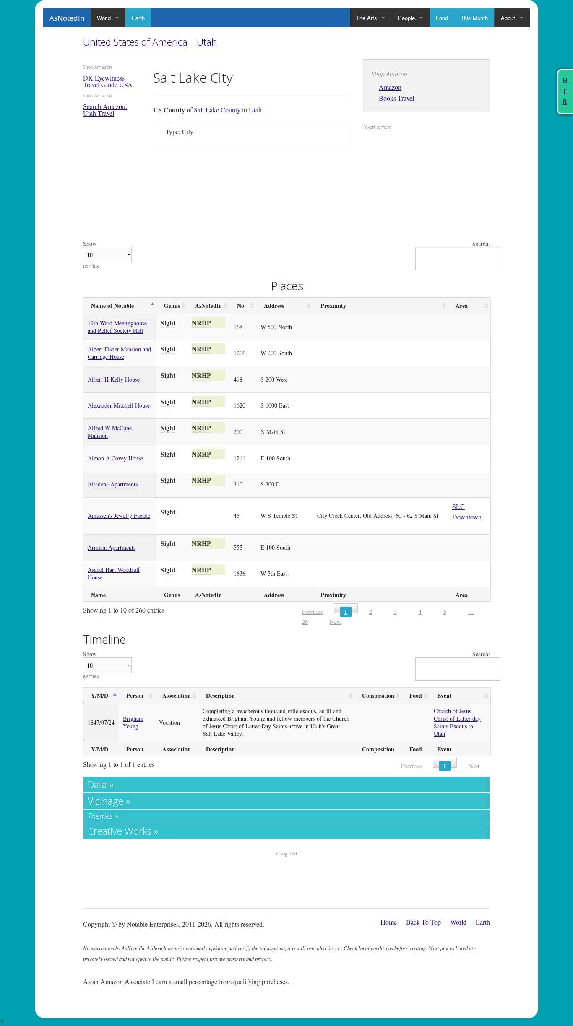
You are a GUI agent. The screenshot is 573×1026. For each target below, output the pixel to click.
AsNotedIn (66, 18)
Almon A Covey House (115, 458)
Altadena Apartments (113, 484)
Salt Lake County (217, 109)
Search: (481, 243)
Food (442, 18)
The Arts (366, 18)
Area (462, 305)
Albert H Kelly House (114, 379)
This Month (474, 18)
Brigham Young (133, 722)
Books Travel (396, 98)
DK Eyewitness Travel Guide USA (108, 81)
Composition (378, 695)
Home (388, 921)
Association (176, 695)
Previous (312, 612)
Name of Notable (112, 305)
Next (335, 622)
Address (274, 305)
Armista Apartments (111, 547)
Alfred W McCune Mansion (110, 431)
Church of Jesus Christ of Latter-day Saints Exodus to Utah (457, 722)
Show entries (91, 254)
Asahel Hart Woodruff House (114, 573)
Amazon (390, 87)
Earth (138, 18)
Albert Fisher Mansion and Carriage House (119, 353)
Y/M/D (99, 695)
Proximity (333, 305)
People (406, 18)
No (240, 305)
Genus (172, 305)
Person (134, 695)
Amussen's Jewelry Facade (119, 515)
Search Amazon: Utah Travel (105, 109)
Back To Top (423, 921)
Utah (207, 42)
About (508, 18)
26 (305, 622)
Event (444, 695)
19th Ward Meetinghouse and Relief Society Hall (117, 327)
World (104, 18)
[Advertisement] (415, 187)
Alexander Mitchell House (119, 405)
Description (220, 695)
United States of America (135, 42)
